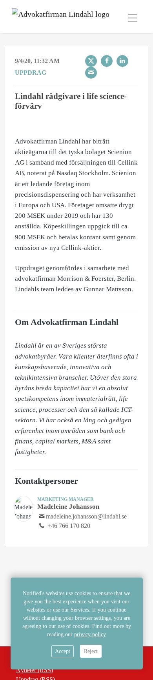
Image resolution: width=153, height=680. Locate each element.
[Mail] (91, 73)
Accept (62, 651)
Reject (91, 651)
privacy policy (90, 634)
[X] (91, 61)
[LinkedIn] (122, 61)
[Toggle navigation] (132, 18)
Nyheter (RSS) (34, 670)
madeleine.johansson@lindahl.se (86, 516)
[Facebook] (107, 61)
